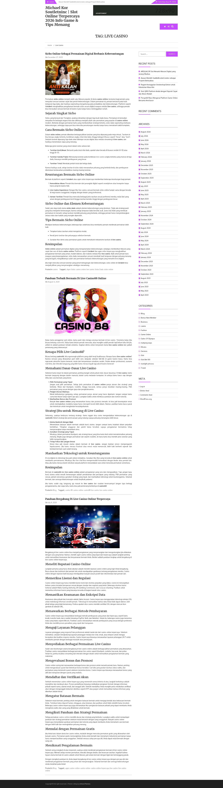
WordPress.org (146, 399)
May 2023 (144, 291)
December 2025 (147, 165)
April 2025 (145, 199)
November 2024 (147, 215)
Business (144, 322)
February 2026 (146, 157)
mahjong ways (146, 343)
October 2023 (146, 270)
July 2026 (144, 136)
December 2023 (147, 261)
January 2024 (146, 257)
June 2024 (144, 236)
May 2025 (144, 195)
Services (144, 351)
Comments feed (146, 395)
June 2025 (145, 190)
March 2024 (145, 249)
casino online (81, 269)
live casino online (106, 490)
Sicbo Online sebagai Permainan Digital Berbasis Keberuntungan (84, 53)
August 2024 (146, 228)
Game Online (146, 334)
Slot (142, 355)
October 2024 (146, 220)
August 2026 (146, 132)
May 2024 (144, 241)
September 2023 (147, 274)
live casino (90, 269)
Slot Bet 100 (145, 360)
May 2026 (144, 144)
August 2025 (146, 182)
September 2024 (147, 224)
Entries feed (144, 391)
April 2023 (144, 295)
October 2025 (146, 174)
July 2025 (144, 186)
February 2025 (146, 207)
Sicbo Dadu (99, 269)
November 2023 (147, 266)
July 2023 (144, 282)
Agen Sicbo (71, 269)
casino (55, 269)
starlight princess (147, 364)
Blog (54, 490)
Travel (143, 368)
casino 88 (69, 490)
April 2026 (145, 149)
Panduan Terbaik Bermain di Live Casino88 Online (75, 278)
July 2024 (144, 232)
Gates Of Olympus (148, 339)
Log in (142, 386)
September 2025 (147, 178)
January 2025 (146, 211)
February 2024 (146, 253)
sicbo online (108, 269)
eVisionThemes (85, 784)
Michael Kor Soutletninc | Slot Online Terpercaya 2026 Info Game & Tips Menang (62, 16)
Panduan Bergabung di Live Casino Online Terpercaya (77, 499)
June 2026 (145, 140)
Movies (143, 347)
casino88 (60, 342)
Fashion (144, 330)
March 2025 (145, 203)
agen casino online (72, 768)
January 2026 (146, 161)
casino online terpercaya (100, 768)
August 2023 (145, 278)
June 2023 (144, 287)
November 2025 (147, 169)
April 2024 (145, 245)
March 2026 (145, 153)
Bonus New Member (148, 318)
